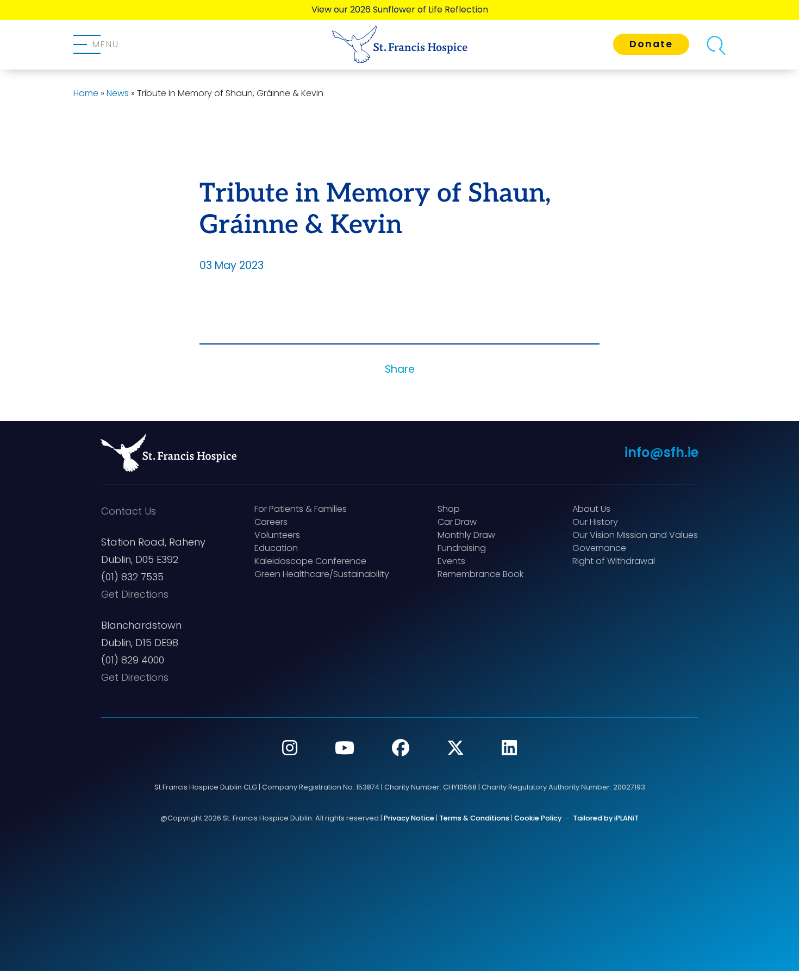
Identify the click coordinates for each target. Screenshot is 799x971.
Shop (449, 509)
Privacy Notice (409, 818)
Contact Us (128, 511)
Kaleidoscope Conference (310, 561)
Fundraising (462, 548)
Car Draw (457, 522)
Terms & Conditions (474, 818)
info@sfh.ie (661, 452)
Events (451, 561)
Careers (271, 522)
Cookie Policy (537, 818)
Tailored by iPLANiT (606, 818)
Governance (599, 548)
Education (276, 548)
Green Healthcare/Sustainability (321, 574)
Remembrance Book (480, 574)
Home (85, 93)
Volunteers (277, 535)
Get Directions (134, 594)
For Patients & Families (300, 509)
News (118, 93)
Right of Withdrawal (613, 561)
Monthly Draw (466, 535)
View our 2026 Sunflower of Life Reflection (399, 9)
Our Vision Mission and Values (635, 535)
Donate (651, 44)
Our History (595, 522)
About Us (591, 509)
